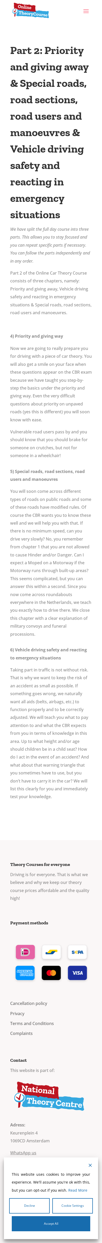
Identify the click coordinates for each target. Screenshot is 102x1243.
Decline (29, 1205)
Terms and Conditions (32, 1023)
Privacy (17, 1013)
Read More (77, 1190)
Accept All (51, 1223)
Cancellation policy (28, 1003)
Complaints (21, 1033)
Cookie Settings (72, 1205)
